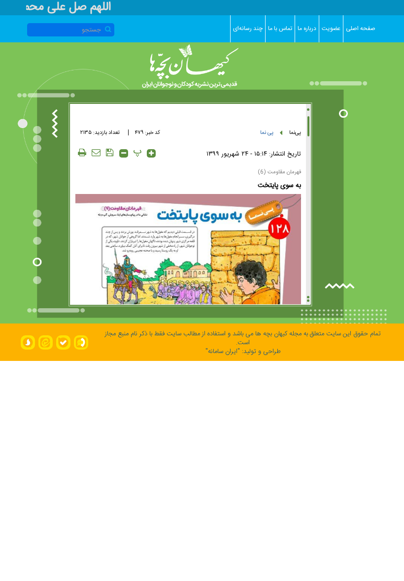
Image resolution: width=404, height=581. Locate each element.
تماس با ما (280, 28)
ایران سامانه (222, 351)
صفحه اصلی (360, 28)
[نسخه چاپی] (82, 152)
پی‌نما (295, 133)
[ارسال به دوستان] (96, 152)
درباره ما (307, 28)
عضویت (331, 28)
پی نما (266, 133)
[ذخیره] (109, 152)
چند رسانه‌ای (248, 28)
